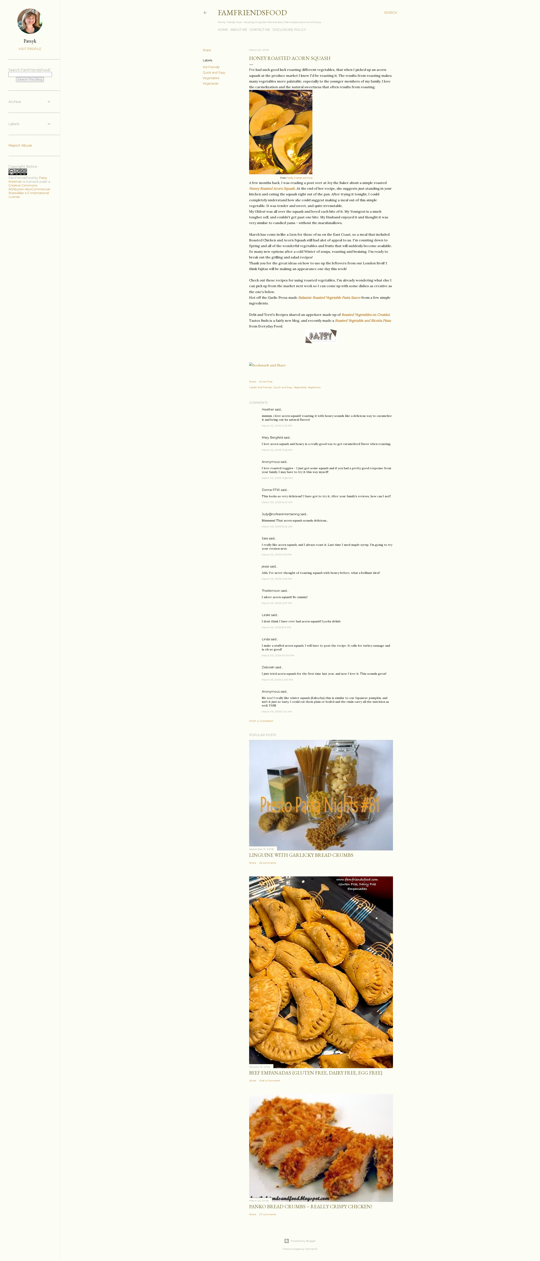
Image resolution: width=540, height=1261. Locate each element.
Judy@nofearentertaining (281, 514)
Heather (268, 409)
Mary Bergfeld (272, 437)
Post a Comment (261, 721)
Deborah (268, 667)
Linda (266, 639)
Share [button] (207, 50)
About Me (238, 30)
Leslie (266, 615)
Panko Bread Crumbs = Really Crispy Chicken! (310, 1206)
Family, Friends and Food (299, 178)
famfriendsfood (252, 13)
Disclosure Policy (289, 30)
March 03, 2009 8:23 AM (277, 526)
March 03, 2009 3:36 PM (277, 578)
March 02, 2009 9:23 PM (277, 425)
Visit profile (30, 49)
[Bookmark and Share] (267, 365)
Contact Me (260, 30)
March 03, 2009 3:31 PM (277, 554)
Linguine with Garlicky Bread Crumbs (301, 855)
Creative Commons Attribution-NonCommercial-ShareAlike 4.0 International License (29, 191)
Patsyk (30, 41)
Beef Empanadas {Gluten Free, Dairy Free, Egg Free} (315, 1072)
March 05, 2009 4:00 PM (277, 679)
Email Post (266, 381)
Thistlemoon (271, 591)
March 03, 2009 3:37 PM (277, 603)
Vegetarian (211, 83)
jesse (265, 566)
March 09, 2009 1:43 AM (277, 711)
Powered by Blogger (303, 1240)
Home (223, 30)
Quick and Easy (214, 72)
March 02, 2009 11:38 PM (277, 478)
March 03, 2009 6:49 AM (277, 502)
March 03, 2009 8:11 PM (276, 627)
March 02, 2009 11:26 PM (277, 449)
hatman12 (311, 1248)
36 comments (267, 862)
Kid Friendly (211, 67)
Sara (265, 538)
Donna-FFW (271, 490)
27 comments (267, 1214)
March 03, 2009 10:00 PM (278, 655)
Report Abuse (20, 145)
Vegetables (211, 78)
